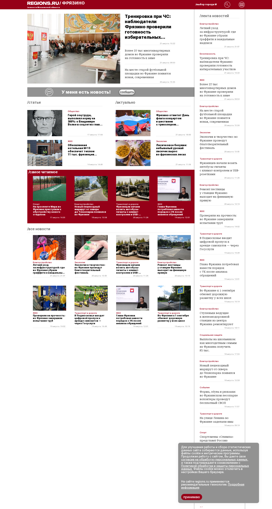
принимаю (191, 497)
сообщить (127, 92)
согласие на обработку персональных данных (214, 459)
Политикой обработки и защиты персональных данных (215, 467)
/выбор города (205, 4)
